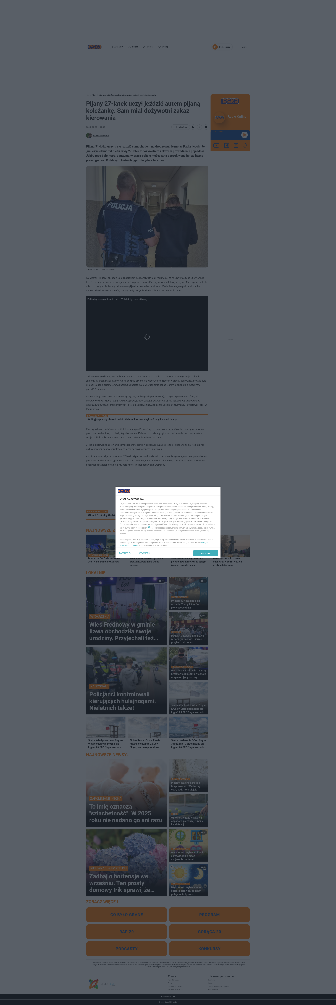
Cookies (135, 545)
